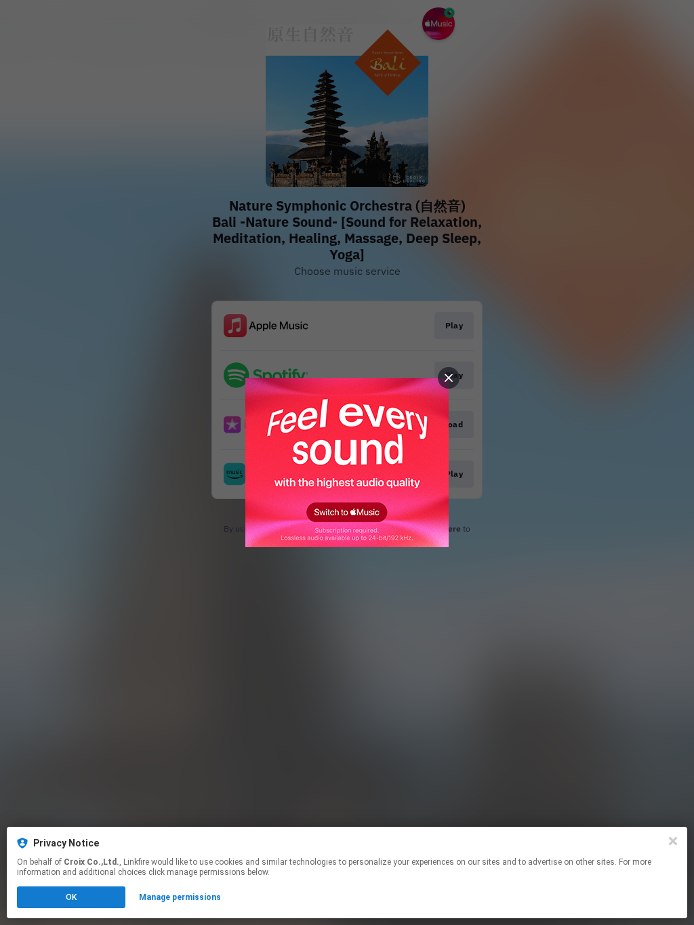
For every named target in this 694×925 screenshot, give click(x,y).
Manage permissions (180, 897)
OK (71, 897)
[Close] (673, 841)
